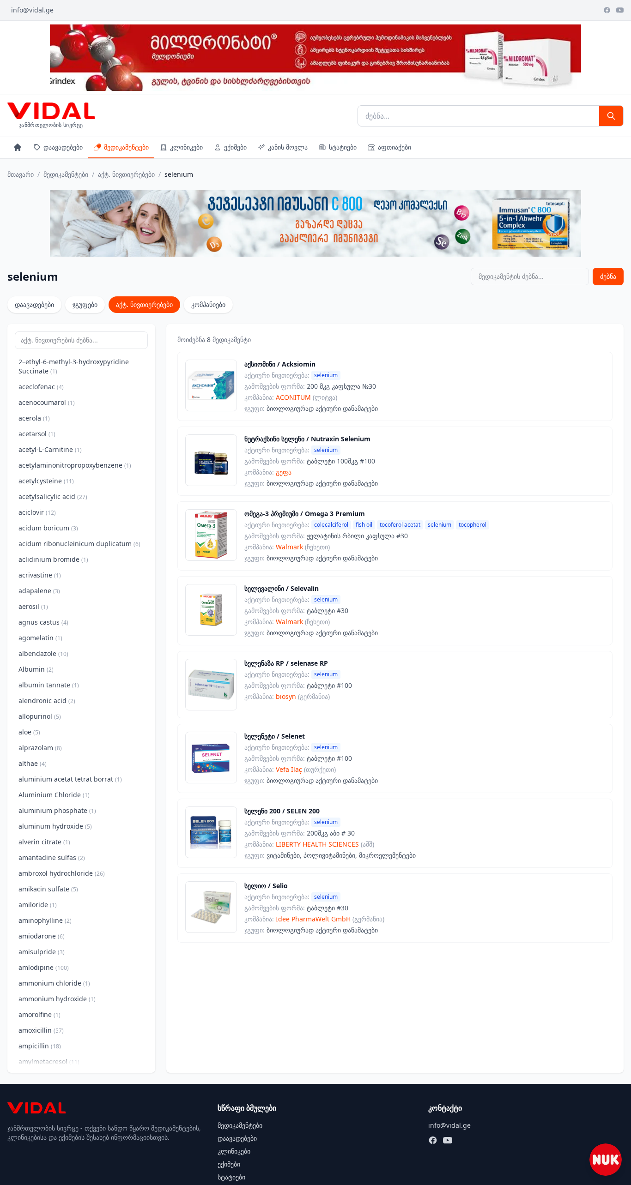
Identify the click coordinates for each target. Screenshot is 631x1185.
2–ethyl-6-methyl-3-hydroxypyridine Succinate (73, 366)
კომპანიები (208, 304)
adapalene (39, 590)
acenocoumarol (46, 402)
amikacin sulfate (48, 888)
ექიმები (235, 147)
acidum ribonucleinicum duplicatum (79, 543)
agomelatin (40, 637)
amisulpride (41, 951)
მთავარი (20, 174)
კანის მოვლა (288, 147)
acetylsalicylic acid (52, 496)
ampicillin (39, 1045)
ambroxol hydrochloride (61, 873)
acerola (34, 418)
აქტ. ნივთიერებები (126, 174)
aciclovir (37, 512)
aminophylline (45, 920)
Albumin (36, 669)
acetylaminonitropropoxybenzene (74, 465)
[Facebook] (607, 10)
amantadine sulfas (51, 857)
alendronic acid (46, 700)
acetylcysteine (46, 480)
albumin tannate (48, 684)
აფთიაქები (394, 147)
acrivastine (39, 575)
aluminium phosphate (57, 810)
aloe (29, 732)
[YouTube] (620, 10)
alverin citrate (44, 841)
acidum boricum (48, 527)
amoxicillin (41, 1030)
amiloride (37, 904)
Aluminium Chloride (54, 794)
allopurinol (39, 716)
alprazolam (40, 747)
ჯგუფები (85, 304)
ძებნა (608, 276)
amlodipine (43, 967)
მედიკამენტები (126, 147)
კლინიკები (186, 147)
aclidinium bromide (53, 559)
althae (32, 763)
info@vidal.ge (32, 10)
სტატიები (343, 147)
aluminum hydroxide (55, 826)
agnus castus (43, 622)
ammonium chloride (54, 983)
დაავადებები (63, 147)
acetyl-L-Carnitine (50, 449)
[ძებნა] (611, 116)
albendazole (43, 653)
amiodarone (41, 936)
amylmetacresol (48, 1061)
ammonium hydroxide (57, 998)
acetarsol (36, 433)
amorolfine (39, 1014)
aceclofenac (41, 386)
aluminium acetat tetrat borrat (70, 779)
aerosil (33, 606)
